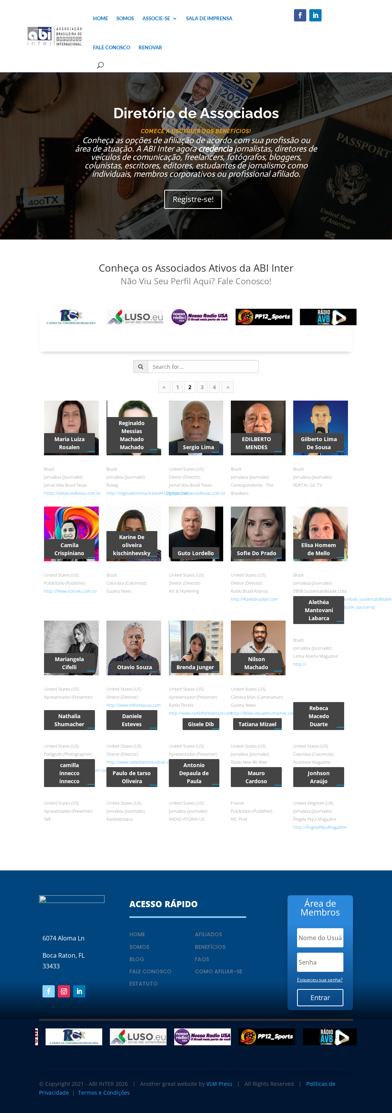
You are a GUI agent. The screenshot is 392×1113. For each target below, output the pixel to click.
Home (100, 18)
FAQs (202, 959)
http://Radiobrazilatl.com (254, 599)
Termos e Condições (104, 1092)
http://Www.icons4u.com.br (70, 591)
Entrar (320, 997)
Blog (136, 959)
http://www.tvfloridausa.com (133, 705)
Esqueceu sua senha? (320, 979)
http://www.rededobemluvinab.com (140, 762)
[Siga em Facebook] (300, 15)
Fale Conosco (111, 47)
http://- (300, 664)
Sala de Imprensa (209, 18)
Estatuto (143, 984)
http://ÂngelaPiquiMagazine (319, 827)
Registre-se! (193, 199)
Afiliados (208, 934)
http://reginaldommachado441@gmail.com (147, 493)
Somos (125, 18)
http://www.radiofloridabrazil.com (200, 713)
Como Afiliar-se (218, 971)
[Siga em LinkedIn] (315, 15)
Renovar (150, 47)
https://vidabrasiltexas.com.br (72, 493)
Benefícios (210, 947)
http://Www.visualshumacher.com (263, 713)
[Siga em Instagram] (64, 991)
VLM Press (219, 1083)
